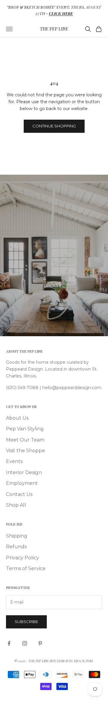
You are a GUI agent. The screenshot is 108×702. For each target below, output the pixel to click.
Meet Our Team (25, 440)
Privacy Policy (22, 558)
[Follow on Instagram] (25, 643)
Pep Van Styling (25, 429)
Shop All (16, 505)
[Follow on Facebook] (9, 643)
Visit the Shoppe (25, 450)
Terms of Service (26, 568)
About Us (17, 418)
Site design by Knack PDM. (72, 661)
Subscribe (26, 621)
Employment (22, 483)
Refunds (16, 546)
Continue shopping (54, 126)
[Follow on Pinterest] (40, 643)
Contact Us (19, 494)
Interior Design (24, 472)
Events (14, 461)
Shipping (16, 536)
